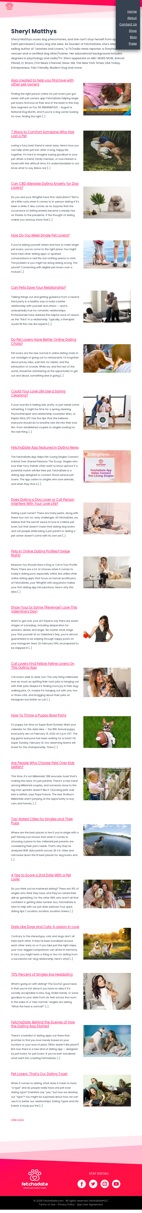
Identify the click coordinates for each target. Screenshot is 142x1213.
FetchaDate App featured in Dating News (45, 447)
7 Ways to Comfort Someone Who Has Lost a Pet (42, 134)
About (132, 18)
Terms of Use (47, 1204)
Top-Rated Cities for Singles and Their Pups (42, 821)
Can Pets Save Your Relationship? (38, 287)
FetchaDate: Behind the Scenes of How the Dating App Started (43, 1024)
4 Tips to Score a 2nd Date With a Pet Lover (41, 877)
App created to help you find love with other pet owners (42, 82)
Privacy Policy (66, 1204)
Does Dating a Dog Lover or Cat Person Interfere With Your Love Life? (42, 501)
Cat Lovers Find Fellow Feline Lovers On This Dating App (42, 665)
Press (133, 43)
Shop (133, 31)
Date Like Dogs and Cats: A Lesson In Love (45, 926)
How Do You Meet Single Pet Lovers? (40, 235)
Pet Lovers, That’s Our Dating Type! (39, 1074)
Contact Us (128, 24)
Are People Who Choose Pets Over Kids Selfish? (42, 765)
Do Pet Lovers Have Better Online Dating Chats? (43, 341)
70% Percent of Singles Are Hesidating (42, 974)
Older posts (17, 1119)
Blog (133, 37)
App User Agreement (90, 1204)
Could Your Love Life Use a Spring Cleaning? (38, 393)
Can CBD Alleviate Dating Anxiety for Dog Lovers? (44, 185)
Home (132, 11)
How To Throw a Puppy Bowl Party (38, 715)
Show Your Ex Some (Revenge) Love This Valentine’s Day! (44, 609)
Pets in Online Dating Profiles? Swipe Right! (40, 553)
